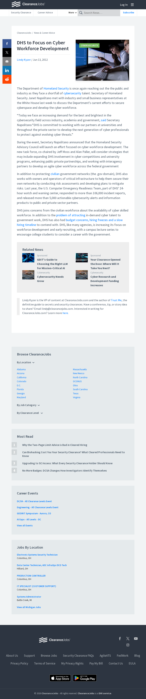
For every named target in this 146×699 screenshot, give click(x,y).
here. (65, 313)
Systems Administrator (29, 596)
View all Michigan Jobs (29, 607)
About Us (12, 656)
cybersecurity (72, 93)
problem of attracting (70, 215)
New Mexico (78, 373)
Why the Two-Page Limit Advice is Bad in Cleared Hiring (54, 445)
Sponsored (42, 255)
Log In (124, 4)
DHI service (105, 693)
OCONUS (77, 381)
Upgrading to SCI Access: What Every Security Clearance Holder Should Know (67, 463)
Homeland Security (56, 88)
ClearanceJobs (24, 32)
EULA (132, 663)
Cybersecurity (89, 45)
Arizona (20, 373)
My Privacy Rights (72, 663)
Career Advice (45, 12)
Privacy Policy (19, 663)
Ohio (75, 385)
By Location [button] (24, 362)
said (103, 120)
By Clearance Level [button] (28, 413)
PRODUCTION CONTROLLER (31, 575)
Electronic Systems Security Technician (37, 554)
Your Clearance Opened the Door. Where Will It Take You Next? (105, 264)
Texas (75, 393)
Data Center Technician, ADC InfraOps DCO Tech (42, 565)
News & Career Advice (44, 32)
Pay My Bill (96, 663)
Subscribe (128, 12)
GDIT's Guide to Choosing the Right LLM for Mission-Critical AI (52, 264)
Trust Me (116, 300)
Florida (20, 389)
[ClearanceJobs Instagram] (128, 645)
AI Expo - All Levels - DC (29, 519)
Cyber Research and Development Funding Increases (104, 281)
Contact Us (116, 663)
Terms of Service (44, 663)
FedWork (122, 656)
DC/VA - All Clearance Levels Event (34, 501)
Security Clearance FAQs (78, 656)
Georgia (21, 393)
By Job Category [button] (26, 405)
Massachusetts (80, 369)
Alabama (21, 369)
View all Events (25, 525)
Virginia (76, 397)
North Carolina (80, 377)
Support (29, 656)
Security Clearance (21, 12)
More (71, 12)
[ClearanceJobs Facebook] (120, 638)
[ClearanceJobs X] (128, 638)
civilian (55, 174)
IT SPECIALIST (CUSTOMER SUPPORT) (36, 586)
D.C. (19, 385)
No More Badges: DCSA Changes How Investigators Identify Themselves (64, 470)
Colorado (21, 381)
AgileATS (105, 656)
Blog (137, 656)
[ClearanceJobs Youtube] (136, 638)
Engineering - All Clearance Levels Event (37, 507)
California (21, 377)
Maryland (21, 397)
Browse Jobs (49, 656)
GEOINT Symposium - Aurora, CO (34, 513)
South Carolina (80, 389)
